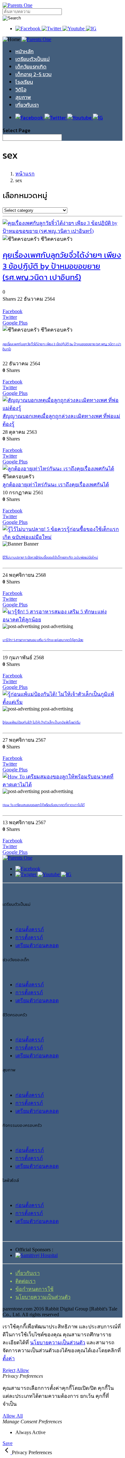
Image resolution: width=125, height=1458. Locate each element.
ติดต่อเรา (25, 1281)
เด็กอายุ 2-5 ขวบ (33, 74)
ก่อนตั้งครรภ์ (29, 929)
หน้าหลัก (24, 51)
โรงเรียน (24, 82)
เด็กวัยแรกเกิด (30, 66)
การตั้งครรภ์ (29, 937)
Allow (22, 1370)
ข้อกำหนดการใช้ (34, 1289)
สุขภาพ (23, 97)
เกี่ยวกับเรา (27, 105)
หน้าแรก (25, 173)
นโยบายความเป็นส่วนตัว (43, 1297)
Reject (9, 1370)
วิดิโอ (20, 89)
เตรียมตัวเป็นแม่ (32, 59)
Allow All (13, 1416)
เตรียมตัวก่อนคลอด (37, 945)
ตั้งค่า (9, 1358)
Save (8, 1443)
